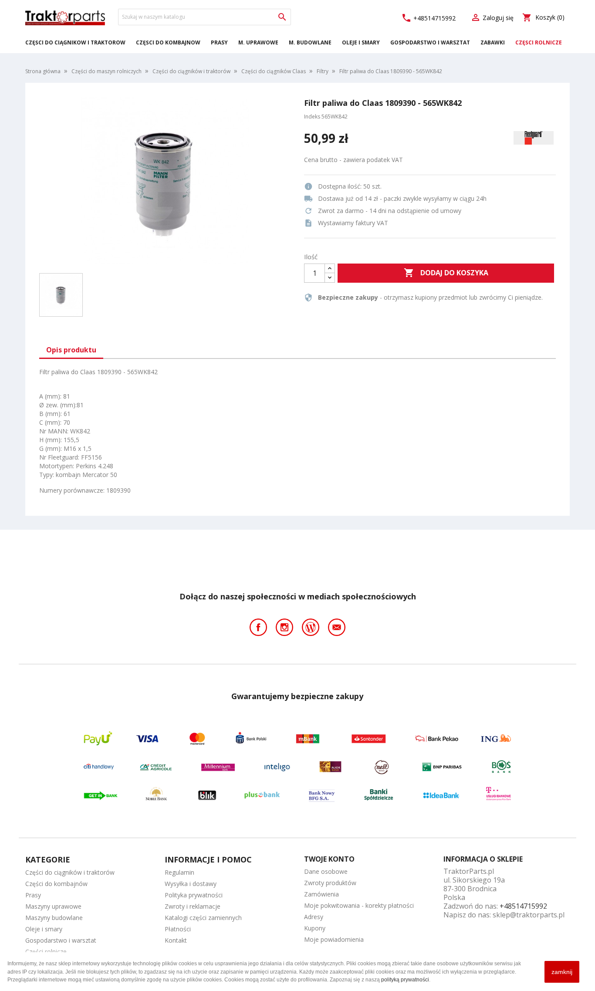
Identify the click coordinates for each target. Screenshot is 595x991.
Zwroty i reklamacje (192, 906)
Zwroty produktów (330, 883)
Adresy (313, 917)
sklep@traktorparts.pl (529, 915)
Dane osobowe (326, 871)
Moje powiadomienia (334, 939)
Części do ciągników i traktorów (75, 42)
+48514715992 (428, 18)
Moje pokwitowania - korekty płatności (359, 905)
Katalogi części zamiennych (203, 917)
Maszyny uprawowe (53, 906)
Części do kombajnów (168, 42)
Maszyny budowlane (54, 917)
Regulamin (179, 872)
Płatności (178, 929)
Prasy (219, 42)
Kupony (314, 928)
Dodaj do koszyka (446, 272)
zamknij (561, 971)
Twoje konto (329, 859)
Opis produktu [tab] (71, 350)
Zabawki (492, 42)
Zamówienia (321, 894)
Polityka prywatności (194, 895)
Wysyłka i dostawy (190, 883)
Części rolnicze (538, 42)
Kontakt (176, 940)
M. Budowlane (310, 42)
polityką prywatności (405, 980)
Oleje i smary (361, 42)
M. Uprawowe (258, 42)
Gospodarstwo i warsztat (430, 42)
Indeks (312, 116)
